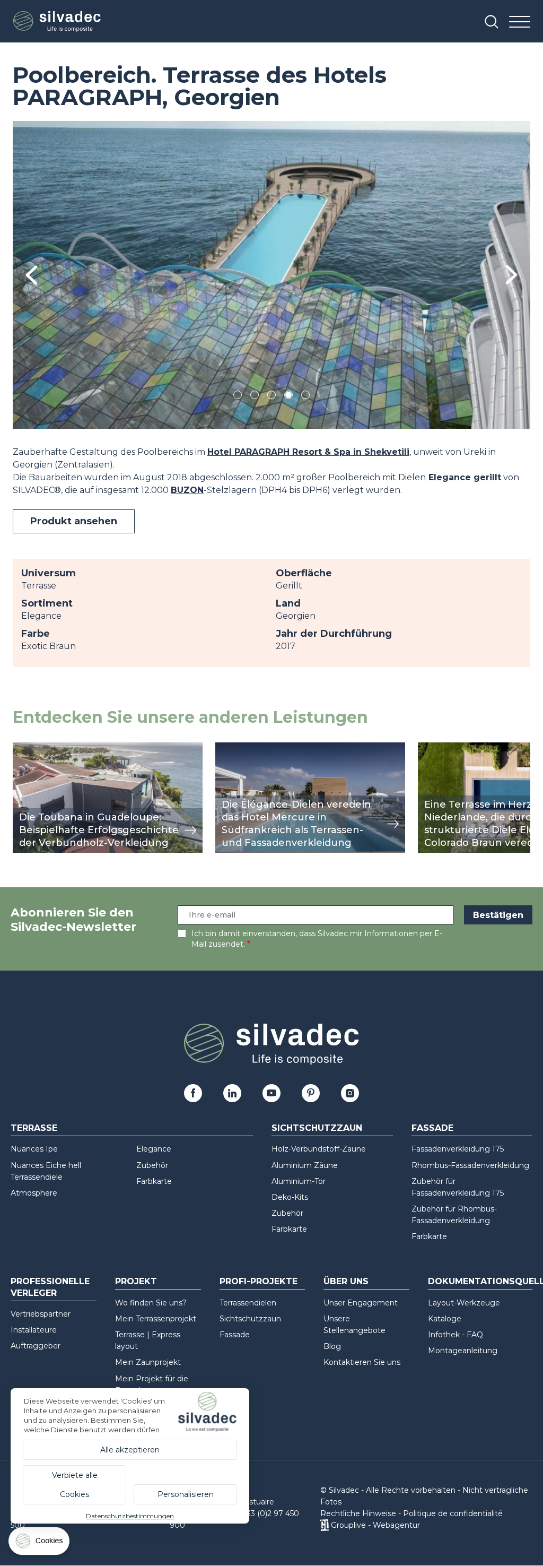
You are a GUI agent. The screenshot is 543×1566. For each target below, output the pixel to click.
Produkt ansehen (73, 521)
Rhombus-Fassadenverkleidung (470, 1165)
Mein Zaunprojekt (148, 1362)
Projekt (136, 1281)
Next (511, 275)
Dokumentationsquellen (480, 1281)
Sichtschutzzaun (317, 1128)
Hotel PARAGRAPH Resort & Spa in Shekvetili (308, 452)
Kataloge (444, 1318)
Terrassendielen (248, 1303)
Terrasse (34, 1128)
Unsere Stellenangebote (354, 1324)
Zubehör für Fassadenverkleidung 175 (457, 1187)
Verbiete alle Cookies (75, 1484)
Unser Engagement (360, 1303)
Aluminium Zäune (305, 1165)
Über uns (346, 1281)
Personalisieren (185, 1494)
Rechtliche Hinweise (358, 1513)
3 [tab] (271, 397)
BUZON (187, 490)
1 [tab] (237, 397)
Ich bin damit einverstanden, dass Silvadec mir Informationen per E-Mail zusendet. (316, 939)
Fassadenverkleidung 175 (457, 1149)
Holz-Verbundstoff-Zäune (319, 1149)
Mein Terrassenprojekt (155, 1318)
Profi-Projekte (258, 1281)
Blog (332, 1346)
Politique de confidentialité (453, 1513)
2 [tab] (254, 397)
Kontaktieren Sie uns (361, 1362)
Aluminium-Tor (299, 1181)
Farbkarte (154, 1181)
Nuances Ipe (34, 1149)
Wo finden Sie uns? (151, 1303)
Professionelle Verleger (50, 1286)
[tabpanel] (271, 275)
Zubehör (152, 1165)
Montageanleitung (462, 1350)
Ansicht (28, 748)
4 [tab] (288, 397)
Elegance (153, 1149)
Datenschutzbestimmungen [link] (130, 1516)
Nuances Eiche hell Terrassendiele (46, 1171)
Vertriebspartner (41, 1314)
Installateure (34, 1330)
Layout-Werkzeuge (464, 1303)
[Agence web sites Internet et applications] (324, 1525)
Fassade (432, 1128)
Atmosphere (34, 1193)
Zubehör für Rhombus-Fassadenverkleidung (454, 1214)
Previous (31, 275)
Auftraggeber (35, 1346)
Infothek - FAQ (455, 1334)
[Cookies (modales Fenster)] (40, 1543)
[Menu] (519, 22)
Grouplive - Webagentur (375, 1525)
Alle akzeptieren (130, 1450)
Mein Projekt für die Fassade (151, 1384)
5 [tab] (305, 397)
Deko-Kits (290, 1197)
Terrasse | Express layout (147, 1340)
